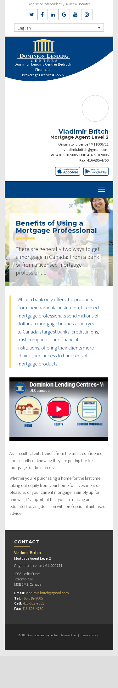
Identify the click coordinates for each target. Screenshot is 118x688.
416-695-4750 (98, 160)
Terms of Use (68, 635)
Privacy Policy (89, 635)
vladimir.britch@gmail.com (86, 149)
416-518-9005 (67, 154)
